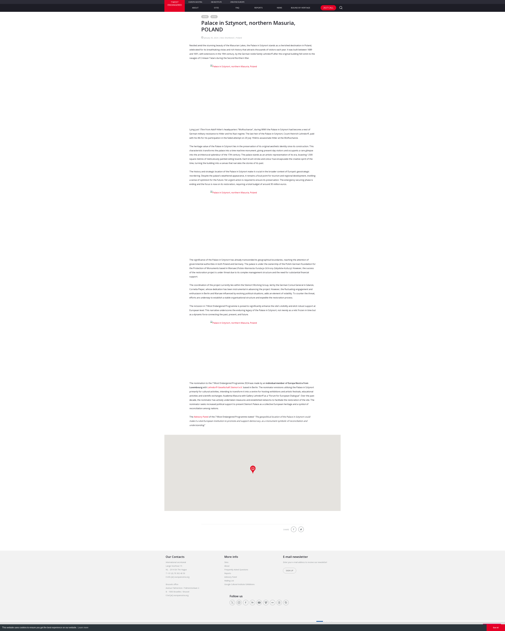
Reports (258, 7)
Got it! (496, 628)
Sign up (289, 570)
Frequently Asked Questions (236, 569)
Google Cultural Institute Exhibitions (239, 584)
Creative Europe (237, 2)
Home (205, 17)
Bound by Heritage (300, 7)
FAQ (237, 7)
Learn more (83, 627)
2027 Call (328, 7)
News (279, 7)
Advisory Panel (201, 416)
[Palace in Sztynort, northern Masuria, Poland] (252, 222)
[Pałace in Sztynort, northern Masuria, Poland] (252, 93)
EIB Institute (216, 2)
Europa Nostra (195, 2)
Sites (216, 7)
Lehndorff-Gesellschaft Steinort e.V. (225, 387)
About (195, 7)
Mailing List (229, 580)
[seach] (341, 8)
